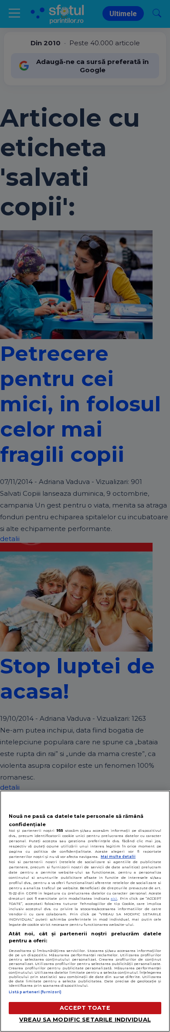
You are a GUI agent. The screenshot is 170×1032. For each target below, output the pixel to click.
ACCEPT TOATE (85, 1008)
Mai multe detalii (118, 856)
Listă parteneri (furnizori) (35, 992)
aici (114, 898)
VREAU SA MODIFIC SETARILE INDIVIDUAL (85, 1019)
